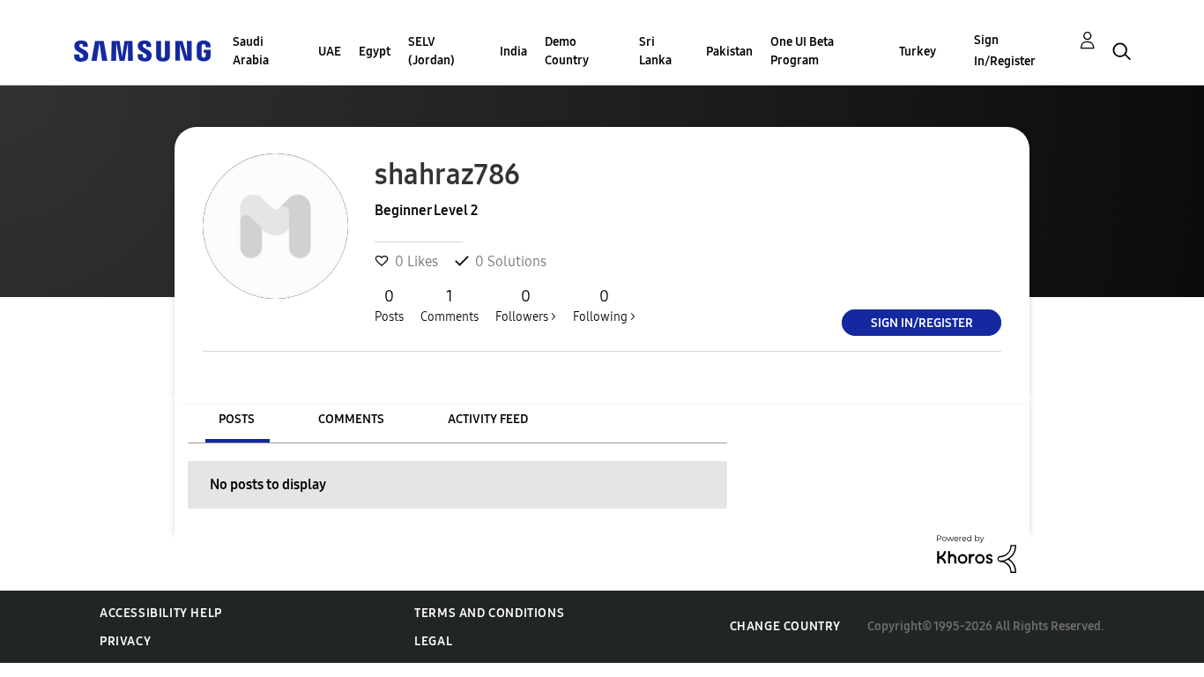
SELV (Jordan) (431, 51)
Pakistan (729, 51)
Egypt (374, 51)
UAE (329, 51)
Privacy (125, 641)
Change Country (785, 626)
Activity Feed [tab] (488, 419)
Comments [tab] (351, 419)
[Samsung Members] (142, 49)
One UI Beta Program (802, 51)
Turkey (917, 51)
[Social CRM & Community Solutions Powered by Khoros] (976, 553)
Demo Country (567, 51)
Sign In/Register (1005, 51)
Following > (604, 305)
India (513, 51)
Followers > (525, 305)
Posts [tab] (237, 419)
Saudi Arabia (251, 51)
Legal (433, 641)
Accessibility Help (161, 613)
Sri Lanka (655, 51)
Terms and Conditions (489, 613)
